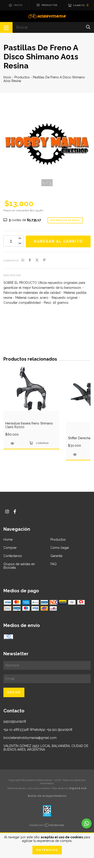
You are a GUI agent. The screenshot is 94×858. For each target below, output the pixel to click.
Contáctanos (12, 556)
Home (8, 539)
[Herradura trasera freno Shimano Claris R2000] (12, 443)
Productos (22, 77)
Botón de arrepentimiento (47, 796)
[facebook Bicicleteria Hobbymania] (15, 512)
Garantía (56, 556)
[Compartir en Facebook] (30, 260)
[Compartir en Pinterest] (44, 260)
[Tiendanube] (47, 826)
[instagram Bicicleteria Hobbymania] (7, 512)
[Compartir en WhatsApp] (23, 260)
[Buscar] (88, 27)
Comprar (10, 548)
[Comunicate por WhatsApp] (86, 823)
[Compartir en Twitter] (37, 260)
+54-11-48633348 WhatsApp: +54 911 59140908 (37, 729)
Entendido (47, 850)
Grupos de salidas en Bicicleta (19, 565)
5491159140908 (14, 721)
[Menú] (6, 27)
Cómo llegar (59, 548)
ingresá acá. (78, 788)
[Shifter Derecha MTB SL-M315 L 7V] (75, 454)
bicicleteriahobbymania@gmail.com (30, 738)
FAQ (53, 564)
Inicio (7, 77)
